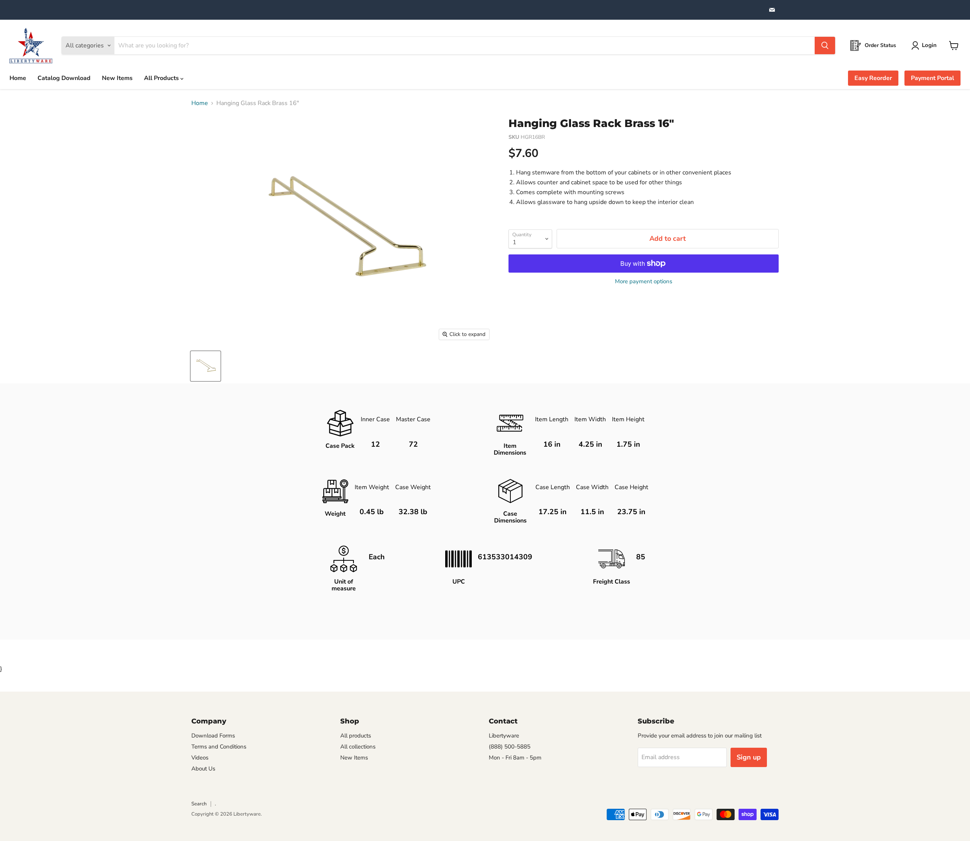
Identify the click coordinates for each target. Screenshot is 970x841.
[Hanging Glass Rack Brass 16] (206, 366)
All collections (357, 746)
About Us (203, 768)
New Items (117, 78)
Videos (199, 757)
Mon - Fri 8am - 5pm (515, 757)
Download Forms (213, 735)
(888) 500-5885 (509, 746)
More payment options (643, 281)
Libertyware (504, 735)
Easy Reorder (873, 78)
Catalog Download (64, 78)
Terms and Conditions (218, 746)
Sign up (749, 757)
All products (355, 735)
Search (199, 803)
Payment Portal (932, 78)
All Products (162, 78)
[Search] (825, 45)
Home (17, 78)
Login (929, 45)
